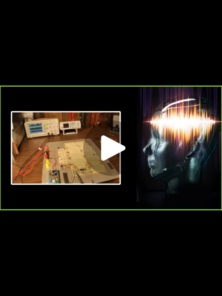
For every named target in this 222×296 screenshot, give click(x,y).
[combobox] (169, 287)
